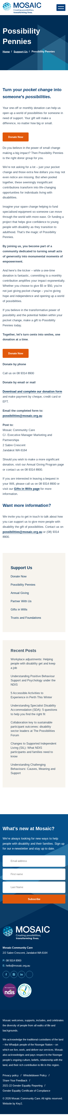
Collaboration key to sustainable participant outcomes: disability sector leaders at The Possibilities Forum (33, 729)
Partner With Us (21, 601)
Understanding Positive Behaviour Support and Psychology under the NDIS (33, 680)
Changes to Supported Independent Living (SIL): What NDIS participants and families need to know (33, 750)
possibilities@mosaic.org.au (22, 415)
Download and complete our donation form (32, 391)
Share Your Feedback (15, 1080)
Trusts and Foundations (26, 617)
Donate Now (19, 576)
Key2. (19, 1103)
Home (6, 51)
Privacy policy (11, 1075)
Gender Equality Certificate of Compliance (26, 1090)
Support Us (21, 51)
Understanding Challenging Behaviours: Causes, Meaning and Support (33, 769)
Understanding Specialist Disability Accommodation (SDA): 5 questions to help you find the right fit (34, 710)
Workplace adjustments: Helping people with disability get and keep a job (33, 664)
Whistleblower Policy (35, 1075)
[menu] (60, 7)
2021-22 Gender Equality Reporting (23, 1085)
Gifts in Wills (19, 609)
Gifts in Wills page (27, 488)
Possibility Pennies (23, 584)
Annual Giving (20, 593)
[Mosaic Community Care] (23, 7)
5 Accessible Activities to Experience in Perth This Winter (31, 695)
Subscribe (34, 899)
